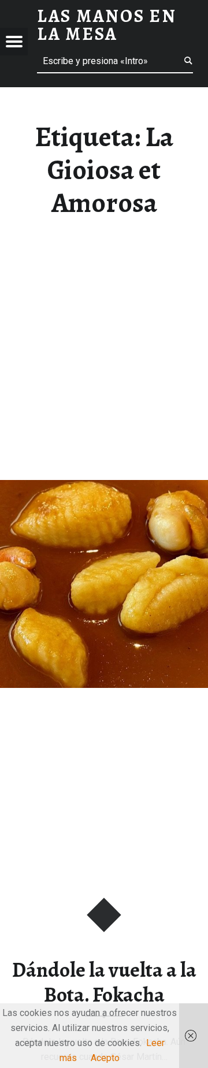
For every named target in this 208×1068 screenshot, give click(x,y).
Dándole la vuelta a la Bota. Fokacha (104, 982)
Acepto (105, 1057)
